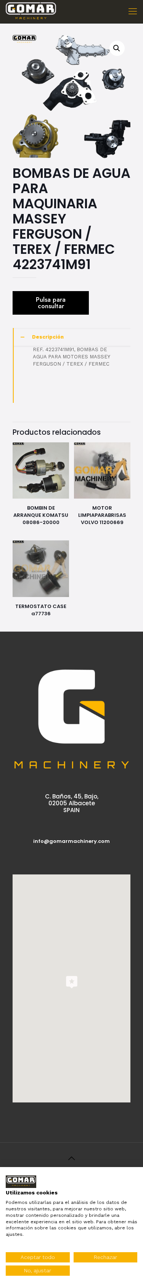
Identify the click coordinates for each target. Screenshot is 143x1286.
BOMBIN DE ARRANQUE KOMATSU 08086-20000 (40, 515)
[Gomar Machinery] (31, 11)
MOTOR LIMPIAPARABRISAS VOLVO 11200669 (102, 515)
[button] (117, 48)
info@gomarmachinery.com (71, 841)
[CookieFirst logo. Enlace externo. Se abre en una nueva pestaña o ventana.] (21, 1181)
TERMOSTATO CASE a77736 (40, 610)
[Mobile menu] (132, 11)
